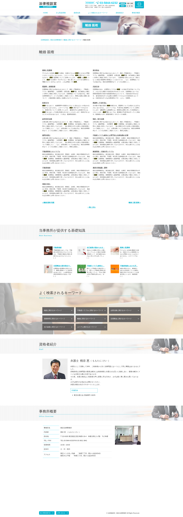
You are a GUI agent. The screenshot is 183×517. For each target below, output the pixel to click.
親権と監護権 (47, 70)
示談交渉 (96, 87)
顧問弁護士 (46, 135)
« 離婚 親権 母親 (48, 202)
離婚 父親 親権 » (135, 202)
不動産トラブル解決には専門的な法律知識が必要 (110, 135)
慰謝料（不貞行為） (100, 103)
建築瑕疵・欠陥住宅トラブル (103, 151)
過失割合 (96, 70)
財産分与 (45, 103)
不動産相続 (46, 168)
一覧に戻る (91, 207)
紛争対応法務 (47, 119)
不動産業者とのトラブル (51, 151)
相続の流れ (46, 184)
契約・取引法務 (98, 119)
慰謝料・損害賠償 (48, 87)
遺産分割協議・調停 (100, 168)
